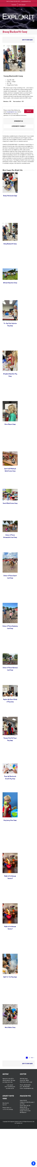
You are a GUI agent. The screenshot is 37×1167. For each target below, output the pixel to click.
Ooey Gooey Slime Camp (10, 820)
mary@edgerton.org (26, 1)
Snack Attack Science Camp (10, 503)
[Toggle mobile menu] (33, 21)
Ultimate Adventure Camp (10, 283)
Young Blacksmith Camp (10, 244)
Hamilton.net (19, 1123)
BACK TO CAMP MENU (27, 40)
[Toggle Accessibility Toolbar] (33, 1163)
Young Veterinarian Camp (10, 196)
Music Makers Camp (10, 1027)
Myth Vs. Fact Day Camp (10, 977)
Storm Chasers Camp (10, 424)
